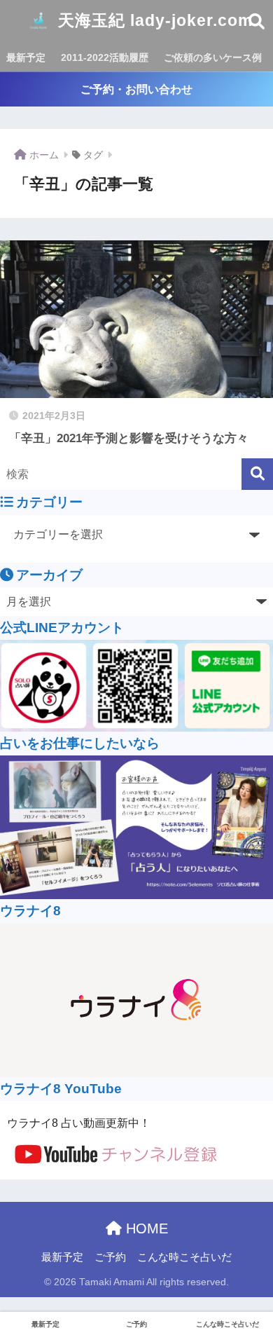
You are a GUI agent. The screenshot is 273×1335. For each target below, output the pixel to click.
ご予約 (110, 1257)
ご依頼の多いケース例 (213, 57)
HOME (145, 1228)
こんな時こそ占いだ (184, 1257)
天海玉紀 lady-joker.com (153, 20)
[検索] (257, 474)
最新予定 (26, 57)
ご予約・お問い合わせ (136, 89)
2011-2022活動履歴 (104, 57)
